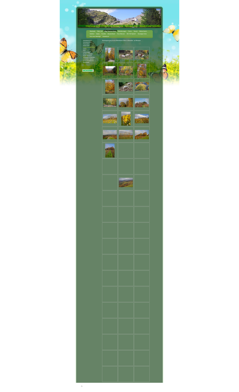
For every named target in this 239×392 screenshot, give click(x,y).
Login (157, 386)
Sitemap (92, 386)
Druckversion (86, 386)
